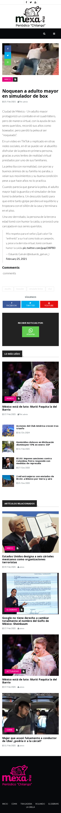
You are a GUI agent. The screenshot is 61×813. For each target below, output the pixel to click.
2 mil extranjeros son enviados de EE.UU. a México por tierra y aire (35, 477)
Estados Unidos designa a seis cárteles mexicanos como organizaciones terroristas (28, 559)
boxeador (20, 289)
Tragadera (26, 804)
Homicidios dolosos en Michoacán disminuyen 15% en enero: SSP (35, 443)
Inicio (5, 804)
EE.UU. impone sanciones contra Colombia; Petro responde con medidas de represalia (34, 461)
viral (50, 289)
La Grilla (30, 807)
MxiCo (7, 79)
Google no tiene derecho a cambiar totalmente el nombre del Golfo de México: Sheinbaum (25, 621)
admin (25, 102)
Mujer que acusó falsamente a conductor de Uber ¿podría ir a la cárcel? (29, 739)
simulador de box (36, 289)
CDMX (9, 730)
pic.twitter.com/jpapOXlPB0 (39, 247)
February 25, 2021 (16, 258)
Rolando (40, 804)
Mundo (10, 398)
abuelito (8, 289)
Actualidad (13, 671)
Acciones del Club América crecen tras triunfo (37, 427)
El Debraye (12, 610)
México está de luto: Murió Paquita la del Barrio (29, 408)
